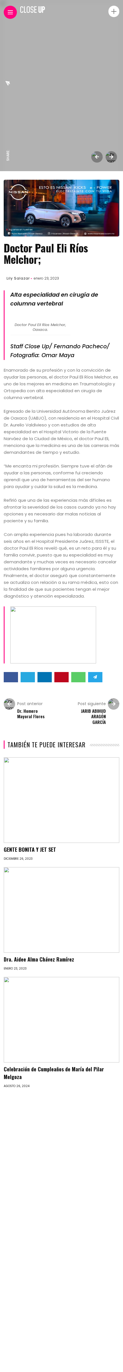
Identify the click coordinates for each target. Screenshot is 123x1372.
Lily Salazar (18, 278)
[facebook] (8, 143)
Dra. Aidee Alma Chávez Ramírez (39, 959)
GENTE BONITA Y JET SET (30, 849)
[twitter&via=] (8, 131)
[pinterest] (8, 108)
